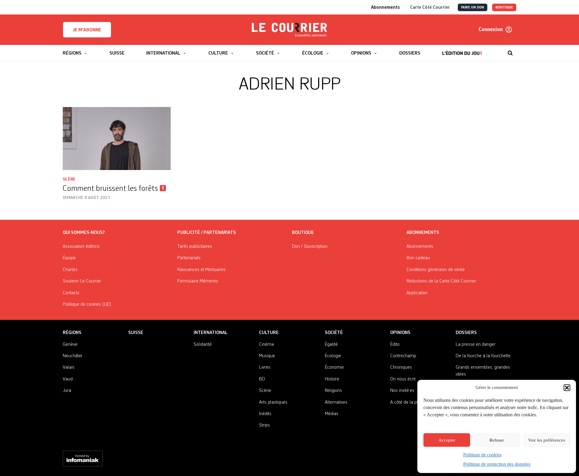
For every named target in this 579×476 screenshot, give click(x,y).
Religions (333, 390)
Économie (334, 367)
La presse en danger (475, 344)
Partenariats (189, 258)
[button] (567, 388)
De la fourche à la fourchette (483, 356)
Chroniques (401, 367)
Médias (331, 413)
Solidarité (203, 344)
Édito (395, 344)
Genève (70, 344)
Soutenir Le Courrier (82, 281)
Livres (265, 367)
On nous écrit (403, 379)
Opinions (400, 332)
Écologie (333, 356)
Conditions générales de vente (436, 269)
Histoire (332, 379)
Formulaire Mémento (197, 281)
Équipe (69, 258)
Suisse (135, 332)
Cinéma (266, 344)
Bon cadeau (418, 258)
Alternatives (336, 402)
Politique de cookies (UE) (87, 304)
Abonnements (420, 246)
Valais (68, 367)
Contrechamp (403, 356)
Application (417, 293)
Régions (72, 332)
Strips (264, 425)
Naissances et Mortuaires (201, 269)
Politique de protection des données (496, 464)
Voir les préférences (546, 440)
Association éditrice (81, 246)
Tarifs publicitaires (194, 246)
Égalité (331, 344)
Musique (267, 356)
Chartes (70, 269)
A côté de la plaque (409, 402)
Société (334, 332)
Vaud (68, 379)
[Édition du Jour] (462, 50)
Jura (67, 390)
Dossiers (466, 332)
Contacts (71, 293)
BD (262, 379)
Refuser (496, 440)
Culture (269, 332)
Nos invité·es (402, 390)
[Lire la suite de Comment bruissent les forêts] (117, 138)
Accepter (446, 440)
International (211, 332)
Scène (69, 179)
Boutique (303, 232)
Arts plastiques (273, 402)
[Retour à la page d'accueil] (289, 30)
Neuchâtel (72, 356)
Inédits (265, 413)
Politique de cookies (482, 454)
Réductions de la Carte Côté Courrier (441, 281)
